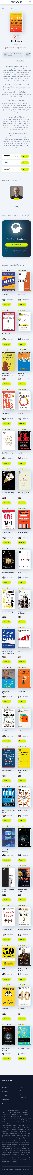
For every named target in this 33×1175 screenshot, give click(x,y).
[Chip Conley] (4, 671)
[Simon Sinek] (5, 538)
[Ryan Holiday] (5, 776)
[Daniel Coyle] (4, 433)
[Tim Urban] (5, 736)
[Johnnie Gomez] (5, 379)
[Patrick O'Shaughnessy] (5, 617)
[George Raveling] (20, 736)
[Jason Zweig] (5, 498)
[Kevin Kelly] (20, 790)
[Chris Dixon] (5, 1014)
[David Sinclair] (5, 419)
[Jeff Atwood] (5, 974)
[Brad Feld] (20, 816)
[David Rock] (20, 1028)
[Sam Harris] (20, 552)
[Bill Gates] (5, 339)
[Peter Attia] (3, 458)
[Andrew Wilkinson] (20, 458)
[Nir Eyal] (3, 379)
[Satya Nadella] (20, 935)
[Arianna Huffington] (19, 419)
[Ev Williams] (19, 300)
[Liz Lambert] (5, 696)
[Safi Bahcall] (20, 314)
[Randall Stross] (20, 949)
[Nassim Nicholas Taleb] (20, 274)
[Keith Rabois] (19, 935)
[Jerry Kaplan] (4, 869)
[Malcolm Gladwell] (20, 472)
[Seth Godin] (19, 538)
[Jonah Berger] (20, 671)
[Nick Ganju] (5, 855)
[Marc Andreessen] (20, 538)
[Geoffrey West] (20, 830)
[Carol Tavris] (4, 631)
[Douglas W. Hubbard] (4, 830)
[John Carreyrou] (20, 433)
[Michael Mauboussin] (19, 617)
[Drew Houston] (20, 895)
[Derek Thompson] (4, 710)
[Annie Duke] (20, 512)
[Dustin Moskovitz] (19, 895)
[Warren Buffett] (19, 1014)
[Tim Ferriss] (19, 339)
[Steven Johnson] (4, 988)
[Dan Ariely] (20, 353)
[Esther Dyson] (20, 657)
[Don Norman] (4, 353)
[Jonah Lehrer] (4, 909)
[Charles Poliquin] (3, 974)
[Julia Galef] (3, 855)
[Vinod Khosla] (19, 855)
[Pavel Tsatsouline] (20, 776)
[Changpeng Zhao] (20, 696)
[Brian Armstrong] (19, 577)
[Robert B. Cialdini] (4, 274)
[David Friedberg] (20, 974)
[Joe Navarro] (4, 790)
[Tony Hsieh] (3, 696)
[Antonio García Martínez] (5, 895)
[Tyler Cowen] (4, 750)
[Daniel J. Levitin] (20, 909)
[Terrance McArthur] (3, 498)
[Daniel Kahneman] (19, 657)
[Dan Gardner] (4, 472)
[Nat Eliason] (5, 458)
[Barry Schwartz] (20, 750)
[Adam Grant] (20, 393)
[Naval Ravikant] (3, 300)
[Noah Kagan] (5, 300)
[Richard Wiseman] (4, 949)
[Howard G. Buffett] (20, 988)
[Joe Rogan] (20, 498)
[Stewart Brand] (20, 855)
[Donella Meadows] (4, 1028)
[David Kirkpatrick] (20, 869)
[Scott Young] (19, 379)
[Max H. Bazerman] (20, 591)
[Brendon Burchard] (5, 935)
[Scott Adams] (5, 816)
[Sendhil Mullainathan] (20, 631)
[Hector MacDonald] (20, 710)
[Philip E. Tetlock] (4, 475)
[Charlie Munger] (20, 617)
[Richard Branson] (20, 419)
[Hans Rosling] (4, 393)
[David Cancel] (5, 577)
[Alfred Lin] (19, 816)
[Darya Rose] (20, 379)
